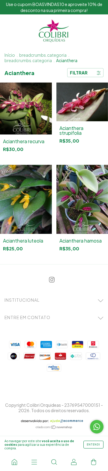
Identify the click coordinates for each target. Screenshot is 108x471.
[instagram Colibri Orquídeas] (52, 279)
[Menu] (34, 461)
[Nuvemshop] (54, 427)
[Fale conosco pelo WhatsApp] (97, 426)
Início (9, 55)
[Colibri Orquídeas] (14, 461)
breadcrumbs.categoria (43, 55)
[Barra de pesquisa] (54, 461)
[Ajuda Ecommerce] (54, 421)
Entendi (93, 444)
